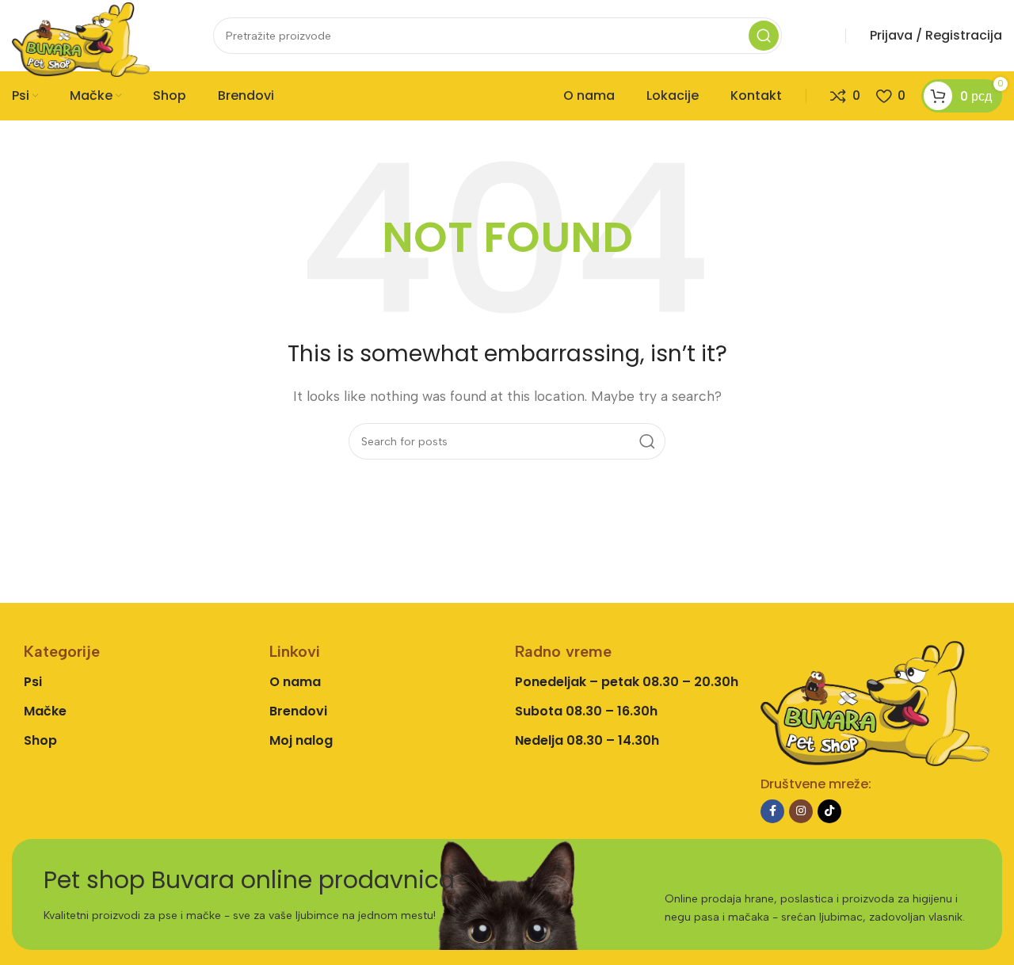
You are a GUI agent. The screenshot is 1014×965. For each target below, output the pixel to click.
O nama (295, 682)
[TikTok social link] (829, 811)
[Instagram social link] (801, 811)
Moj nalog (301, 740)
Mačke (45, 711)
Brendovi (298, 711)
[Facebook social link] (772, 811)
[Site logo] (81, 38)
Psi (33, 682)
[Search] (764, 36)
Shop (40, 740)
